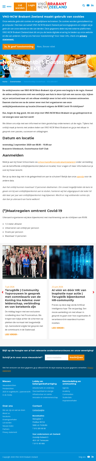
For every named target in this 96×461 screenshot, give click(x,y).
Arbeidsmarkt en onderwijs (43, 388)
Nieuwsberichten (9, 385)
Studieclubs (67, 397)
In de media (7, 395)
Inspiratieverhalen (69, 400)
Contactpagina (38, 410)
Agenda (65, 388)
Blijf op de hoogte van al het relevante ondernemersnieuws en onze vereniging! (48, 350)
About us (6, 413)
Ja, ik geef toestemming (18, 46)
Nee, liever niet (46, 46)
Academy (66, 391)
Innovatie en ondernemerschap (45, 397)
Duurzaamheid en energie (42, 391)
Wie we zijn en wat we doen (13, 410)
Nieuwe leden (8, 426)
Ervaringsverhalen (9, 419)
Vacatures (6, 416)
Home (4, 81)
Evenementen (15, 81)
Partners (5, 429)
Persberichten (8, 388)
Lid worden (20, 6)
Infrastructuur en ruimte (42, 394)
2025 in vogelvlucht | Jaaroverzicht (16, 391)
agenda (80, 176)
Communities (67, 394)
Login (31, 5)
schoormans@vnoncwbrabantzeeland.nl (57, 162)
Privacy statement (9, 432)
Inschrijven (76, 357)
